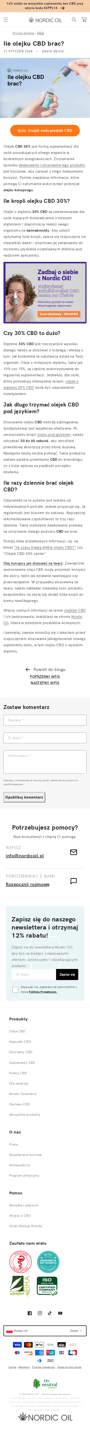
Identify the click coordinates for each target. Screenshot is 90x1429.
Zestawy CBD (19, 1104)
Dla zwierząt (18, 1083)
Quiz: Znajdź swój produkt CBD (45, 130)
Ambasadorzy (19, 1165)
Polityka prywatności (43, 1367)
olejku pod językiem (54, 434)
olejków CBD (75, 610)
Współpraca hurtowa (25, 1155)
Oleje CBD (17, 1031)
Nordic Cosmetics (23, 1094)
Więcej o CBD (20, 1216)
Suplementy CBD (22, 1063)
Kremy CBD (18, 1073)
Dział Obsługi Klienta (25, 1226)
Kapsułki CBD (20, 1042)
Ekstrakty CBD (20, 1052)
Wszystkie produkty (24, 1114)
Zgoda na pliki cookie (69, 1367)
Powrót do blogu (49, 669)
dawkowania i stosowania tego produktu (52, 165)
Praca (13, 1144)
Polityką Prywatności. (43, 991)
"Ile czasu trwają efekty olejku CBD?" (45, 547)
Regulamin (24, 1367)
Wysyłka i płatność (24, 1205)
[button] (6, 19)
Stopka (12, 1367)
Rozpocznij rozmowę (28, 884)
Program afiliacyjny (24, 1175)
